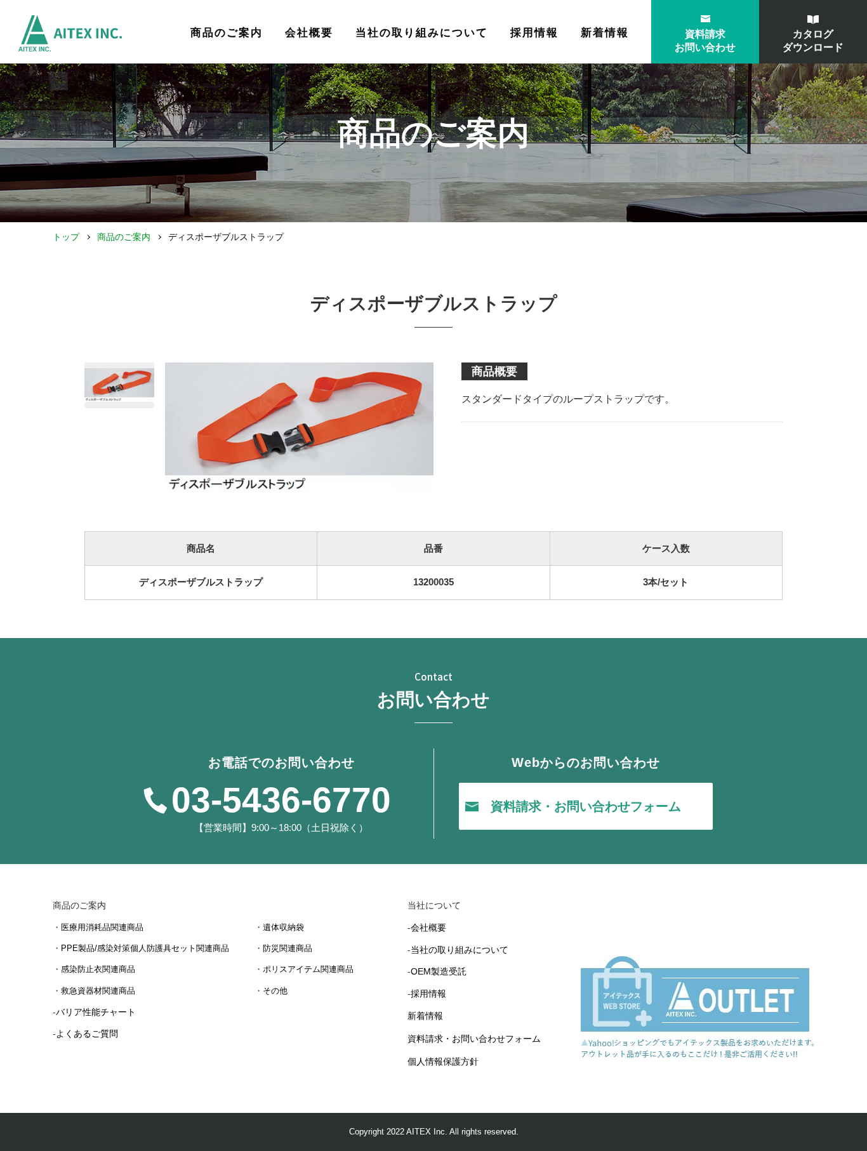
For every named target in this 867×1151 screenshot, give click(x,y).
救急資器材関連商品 (98, 990)
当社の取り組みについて (421, 33)
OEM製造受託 (439, 971)
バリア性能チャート (96, 1012)
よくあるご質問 (87, 1033)
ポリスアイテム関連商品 (308, 969)
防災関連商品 (287, 948)
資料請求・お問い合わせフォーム (474, 1039)
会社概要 (309, 33)
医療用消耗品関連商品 (102, 927)
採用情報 (534, 33)
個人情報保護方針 (443, 1061)
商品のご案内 (123, 237)
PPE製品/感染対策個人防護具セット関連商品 (145, 948)
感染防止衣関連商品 (98, 969)
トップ (66, 237)
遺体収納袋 (283, 927)
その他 (275, 990)
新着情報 (605, 33)
